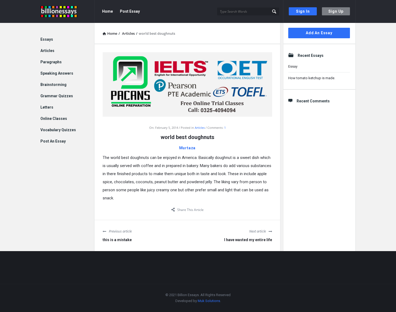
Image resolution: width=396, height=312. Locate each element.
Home (107, 11)
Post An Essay (53, 141)
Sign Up (336, 11)
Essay (292, 66)
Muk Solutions (209, 301)
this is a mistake (117, 240)
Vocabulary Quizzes (58, 130)
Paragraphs (51, 62)
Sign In (303, 11)
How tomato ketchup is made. (311, 78)
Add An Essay (319, 33)
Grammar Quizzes (56, 96)
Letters (46, 107)
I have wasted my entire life (248, 240)
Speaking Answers (56, 73)
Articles (200, 128)
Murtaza (187, 148)
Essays (46, 39)
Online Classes (53, 118)
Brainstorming (53, 84)
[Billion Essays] (67, 11)
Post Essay (130, 11)
